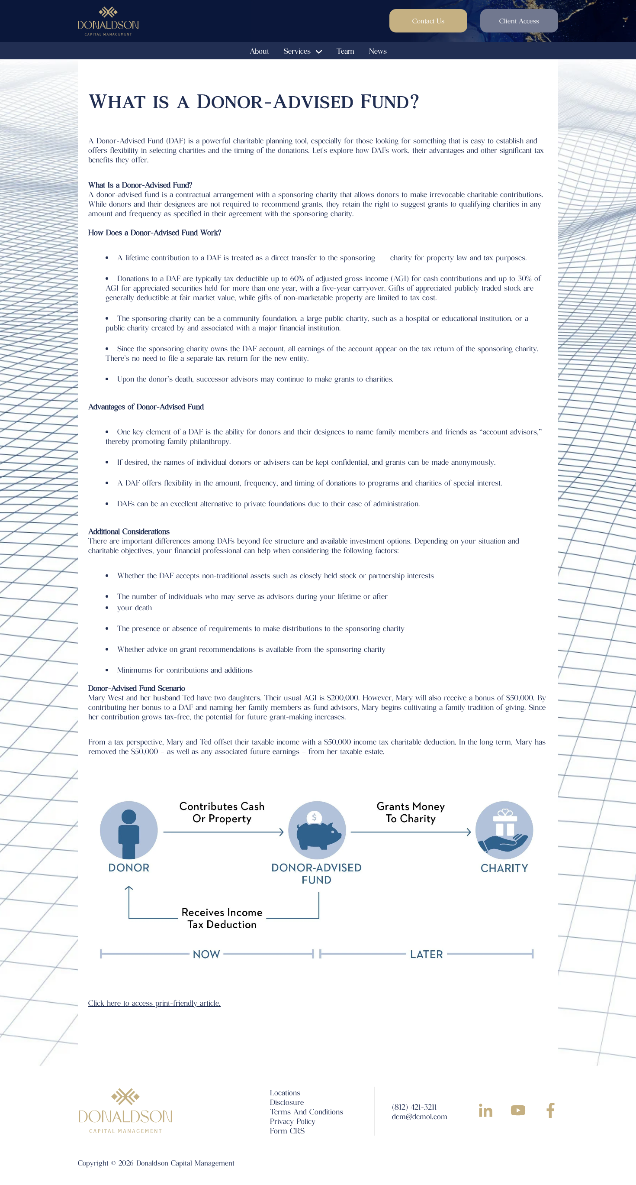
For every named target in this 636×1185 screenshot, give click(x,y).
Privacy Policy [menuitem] (292, 1121)
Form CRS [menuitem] (287, 1130)
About (259, 50)
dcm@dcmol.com (419, 1116)
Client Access (519, 20)
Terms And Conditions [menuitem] (306, 1111)
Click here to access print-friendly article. (154, 1002)
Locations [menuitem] (285, 1092)
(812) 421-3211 (414, 1106)
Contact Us (428, 20)
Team (345, 50)
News (378, 50)
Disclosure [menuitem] (287, 1102)
